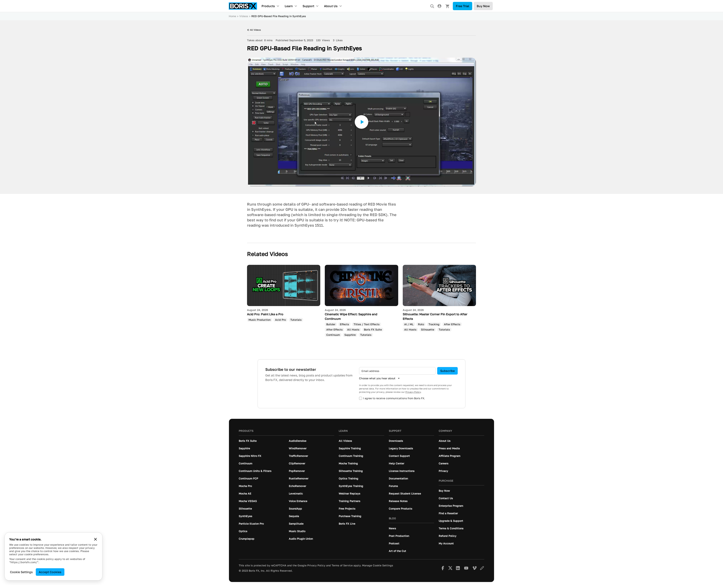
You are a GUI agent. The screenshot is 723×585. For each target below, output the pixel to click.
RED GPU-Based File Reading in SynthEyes (278, 16)
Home (232, 16)
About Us (331, 6)
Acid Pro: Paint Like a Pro (265, 314)
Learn (289, 6)
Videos (243, 16)
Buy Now (483, 6)
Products (268, 6)
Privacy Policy (413, 392)
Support (308, 6)
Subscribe (447, 371)
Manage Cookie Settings (377, 565)
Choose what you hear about (377, 378)
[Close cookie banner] (95, 539)
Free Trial (462, 6)
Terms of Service (342, 565)
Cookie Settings (21, 572)
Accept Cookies (50, 572)
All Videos (255, 29)
